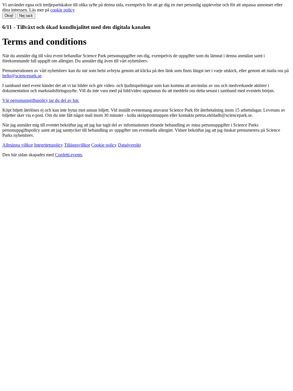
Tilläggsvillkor (77, 145)
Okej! (9, 15)
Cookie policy (104, 145)
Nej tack (26, 15)
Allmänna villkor (17, 145)
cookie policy (62, 9)
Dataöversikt (129, 145)
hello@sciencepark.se (21, 75)
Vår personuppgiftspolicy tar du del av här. (40, 100)
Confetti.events (68, 154)
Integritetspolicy (48, 145)
